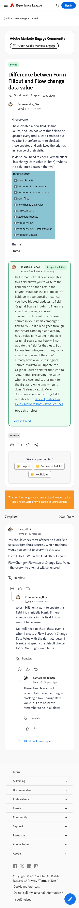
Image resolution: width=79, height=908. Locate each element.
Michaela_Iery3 (30, 266)
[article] (39, 559)
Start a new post (35, 502)
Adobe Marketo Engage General (22, 18)
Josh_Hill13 (24, 529)
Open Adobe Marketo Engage (37, 46)
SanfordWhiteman (44, 677)
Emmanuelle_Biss (28, 104)
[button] (21, 96)
